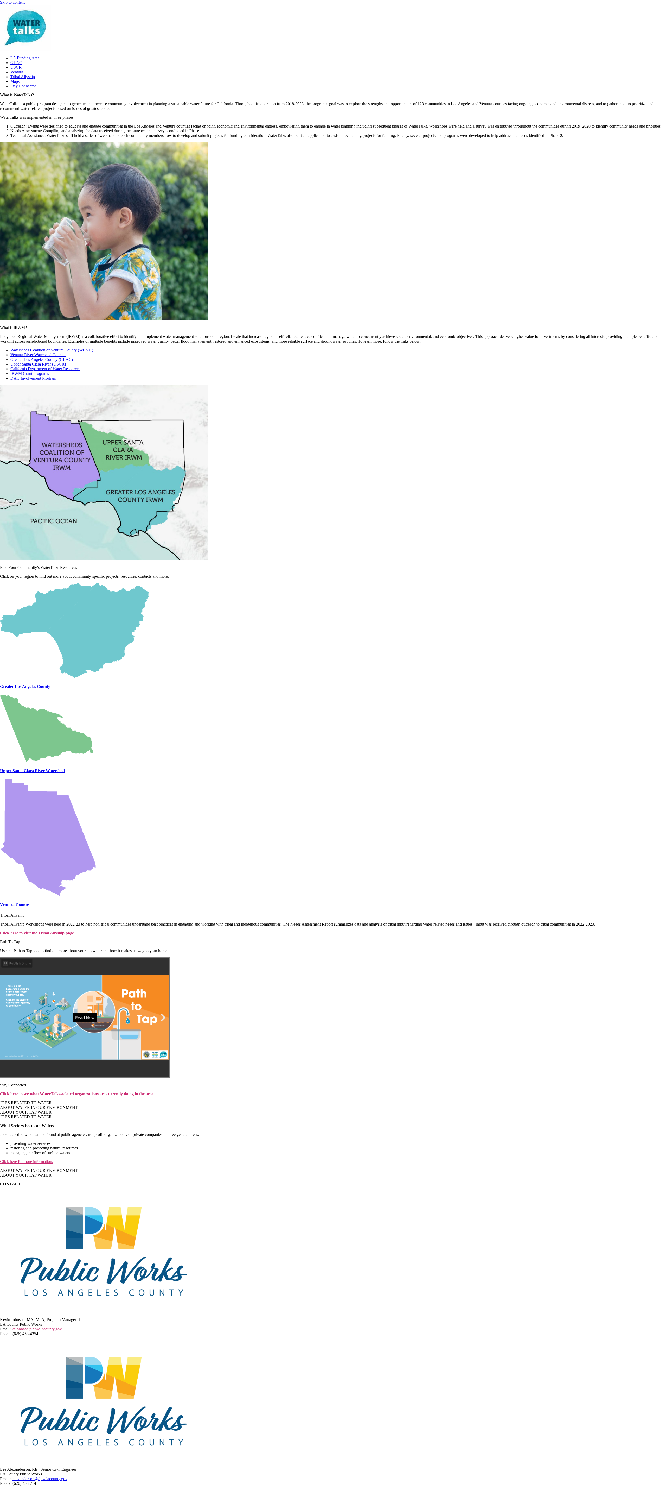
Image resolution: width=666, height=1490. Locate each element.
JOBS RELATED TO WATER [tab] (26, 1103)
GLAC (16, 62)
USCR (16, 67)
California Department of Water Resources (45, 369)
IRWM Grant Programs (29, 373)
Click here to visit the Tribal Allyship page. (37, 933)
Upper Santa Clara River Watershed (32, 771)
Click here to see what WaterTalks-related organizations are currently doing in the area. (77, 1094)
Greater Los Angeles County (25, 686)
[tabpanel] (333, 1143)
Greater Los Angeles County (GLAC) (41, 359)
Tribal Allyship (22, 76)
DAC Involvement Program (33, 378)
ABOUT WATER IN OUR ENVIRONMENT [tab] (39, 1107)
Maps (15, 81)
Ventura (16, 72)
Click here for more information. (26, 1161)
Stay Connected (23, 86)
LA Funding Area (25, 58)
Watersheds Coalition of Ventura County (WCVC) (51, 350)
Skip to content (12, 2)
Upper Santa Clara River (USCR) (38, 364)
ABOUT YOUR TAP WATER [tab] (26, 1112)
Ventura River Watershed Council (38, 355)
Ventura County (14, 905)
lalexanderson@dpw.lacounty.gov (39, 1478)
